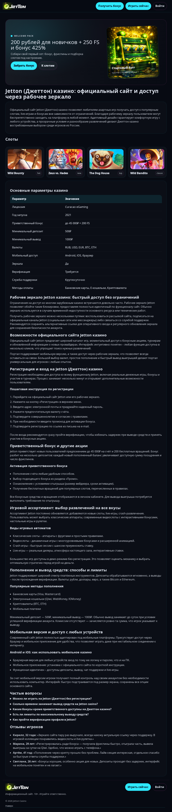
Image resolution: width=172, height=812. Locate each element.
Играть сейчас (138, 6)
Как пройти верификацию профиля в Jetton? (44, 719)
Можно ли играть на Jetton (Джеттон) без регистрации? (52, 698)
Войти (159, 6)
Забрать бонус (24, 65)
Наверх (9, 805)
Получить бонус (109, 6)
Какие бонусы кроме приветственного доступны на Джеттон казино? (62, 709)
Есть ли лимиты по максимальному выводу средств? (51, 714)
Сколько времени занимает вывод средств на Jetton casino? (55, 704)
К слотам (47, 65)
